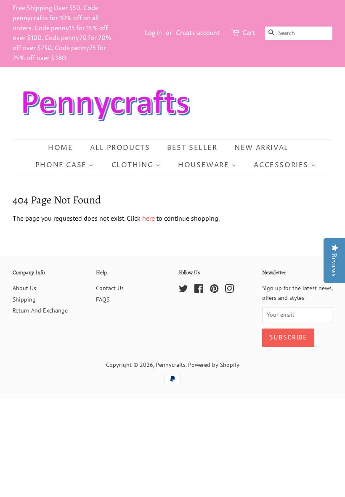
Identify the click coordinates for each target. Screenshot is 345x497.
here (148, 218)
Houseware (204, 165)
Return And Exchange (40, 310)
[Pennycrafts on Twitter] (183, 290)
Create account (198, 33)
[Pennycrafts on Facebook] (199, 290)
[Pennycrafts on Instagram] (229, 290)
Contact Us (110, 288)
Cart (248, 33)
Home (60, 147)
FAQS (102, 299)
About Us (24, 288)
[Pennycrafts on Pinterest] (214, 290)
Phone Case (62, 165)
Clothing (133, 165)
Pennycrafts (171, 365)
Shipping (24, 299)
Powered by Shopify (213, 365)
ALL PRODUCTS (120, 147)
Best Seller (192, 147)
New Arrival (261, 147)
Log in (153, 33)
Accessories (282, 165)
